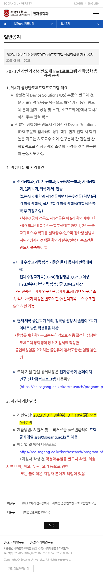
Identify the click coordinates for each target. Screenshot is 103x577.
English (93, 3)
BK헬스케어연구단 (41, 542)
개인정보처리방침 (18, 568)
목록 (51, 525)
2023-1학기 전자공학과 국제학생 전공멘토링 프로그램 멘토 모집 (59, 503)
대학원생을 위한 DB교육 (36, 512)
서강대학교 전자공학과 (17, 13)
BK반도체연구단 (14, 542)
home (5, 24)
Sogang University (18, 3)
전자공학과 (40, 13)
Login (78, 3)
